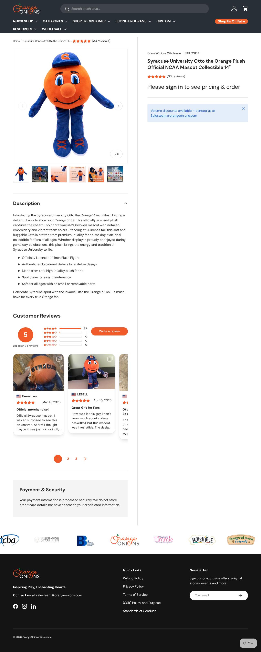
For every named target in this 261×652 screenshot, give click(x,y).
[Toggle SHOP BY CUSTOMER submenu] (108, 21)
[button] (245, 8)
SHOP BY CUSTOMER (89, 21)
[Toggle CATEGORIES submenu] (66, 21)
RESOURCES (22, 29)
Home (16, 41)
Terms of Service (135, 594)
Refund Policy (133, 578)
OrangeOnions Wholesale (164, 53)
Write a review (109, 331)
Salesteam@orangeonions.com (174, 116)
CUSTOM (163, 21)
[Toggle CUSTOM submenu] (173, 21)
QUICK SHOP (23, 21)
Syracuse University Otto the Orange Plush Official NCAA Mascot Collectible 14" (48, 41)
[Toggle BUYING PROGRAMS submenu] (149, 21)
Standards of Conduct (139, 611)
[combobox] (134, 8)
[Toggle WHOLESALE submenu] (65, 29)
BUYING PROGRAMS (131, 21)
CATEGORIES (53, 21)
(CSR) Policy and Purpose (142, 603)
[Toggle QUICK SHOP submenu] (36, 21)
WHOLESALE (52, 29)
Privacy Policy (133, 586)
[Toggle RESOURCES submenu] (35, 29)
